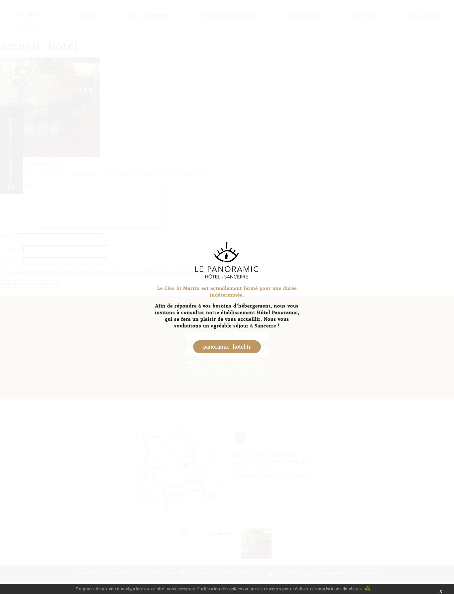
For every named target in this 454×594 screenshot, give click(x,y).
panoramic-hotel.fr (227, 347)
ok (367, 589)
